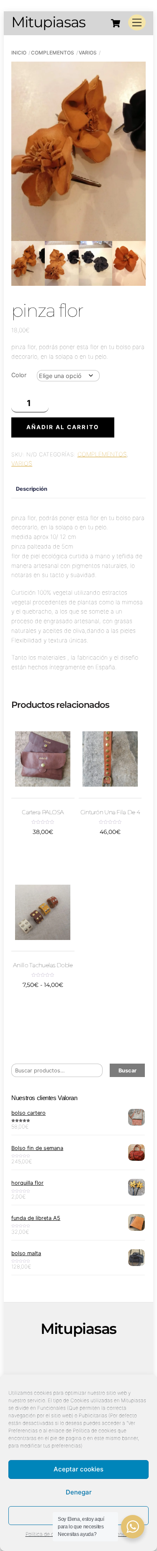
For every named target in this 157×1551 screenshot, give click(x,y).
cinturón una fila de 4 (110, 812)
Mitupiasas (61, 1354)
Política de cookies (47, 1534)
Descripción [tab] (31, 489)
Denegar (79, 1492)
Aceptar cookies (78, 1469)
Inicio (18, 52)
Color (18, 374)
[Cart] (115, 23)
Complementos (52, 52)
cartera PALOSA (43, 812)
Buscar (127, 1070)
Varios (88, 52)
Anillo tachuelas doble (42, 965)
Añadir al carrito (62, 427)
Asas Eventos (57, 1363)
